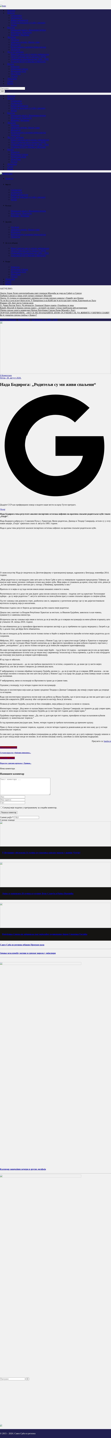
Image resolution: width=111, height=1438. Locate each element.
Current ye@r (6, 817)
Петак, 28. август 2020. (10, 378)
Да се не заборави (8, 320)
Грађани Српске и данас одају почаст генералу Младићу (26, 295)
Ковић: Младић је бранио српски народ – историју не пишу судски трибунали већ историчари (43, 308)
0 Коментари (6, 375)
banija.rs (107, 741)
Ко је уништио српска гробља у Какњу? (18, 315)
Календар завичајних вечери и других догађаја (23, 1169)
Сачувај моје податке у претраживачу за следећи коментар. (30, 807)
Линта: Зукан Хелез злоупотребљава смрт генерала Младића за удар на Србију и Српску (41, 293)
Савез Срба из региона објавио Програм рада (22, 945)
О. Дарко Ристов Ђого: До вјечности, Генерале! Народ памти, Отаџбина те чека (37, 305)
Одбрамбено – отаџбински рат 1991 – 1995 (38, 320)
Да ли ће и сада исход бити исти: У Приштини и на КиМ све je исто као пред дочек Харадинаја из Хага (48, 300)
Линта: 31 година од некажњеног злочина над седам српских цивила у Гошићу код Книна (42, 298)
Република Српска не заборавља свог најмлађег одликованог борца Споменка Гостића (44, 934)
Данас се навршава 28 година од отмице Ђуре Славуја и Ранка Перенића (37, 893)
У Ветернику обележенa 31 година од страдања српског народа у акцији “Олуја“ (41, 852)
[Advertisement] (55, 550)
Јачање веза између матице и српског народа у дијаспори (28, 953)
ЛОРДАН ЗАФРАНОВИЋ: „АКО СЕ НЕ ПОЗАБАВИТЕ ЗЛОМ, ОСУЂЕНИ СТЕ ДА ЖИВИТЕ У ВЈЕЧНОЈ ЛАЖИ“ (55, 313)
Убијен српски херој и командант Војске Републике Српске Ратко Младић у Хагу (37, 310)
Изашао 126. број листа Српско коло (16, 303)
